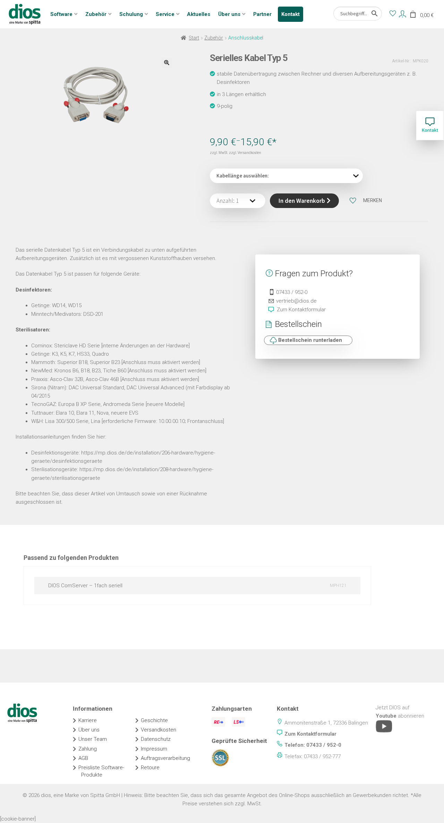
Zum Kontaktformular (301, 309)
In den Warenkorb (302, 201)
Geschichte (154, 720)
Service (165, 14)
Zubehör (95, 14)
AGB (83, 758)
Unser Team (92, 739)
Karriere (87, 720)
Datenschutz (156, 739)
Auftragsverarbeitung (165, 758)
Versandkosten (158, 730)
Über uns (229, 14)
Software (61, 14)
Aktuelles (198, 14)
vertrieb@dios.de (296, 301)
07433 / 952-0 (291, 292)
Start (194, 38)
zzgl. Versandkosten (245, 153)
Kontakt (290, 14)
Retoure (150, 767)
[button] (167, 63)
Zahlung (87, 749)
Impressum (154, 749)
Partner (262, 14)
